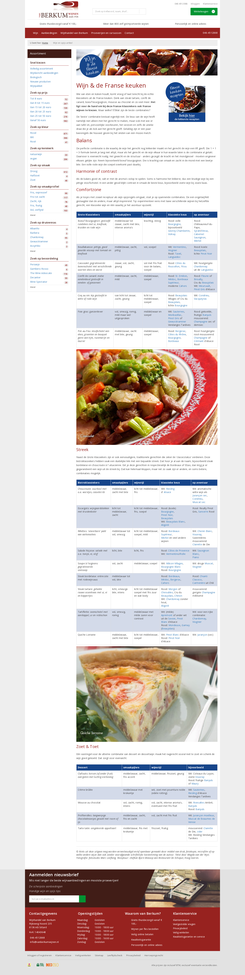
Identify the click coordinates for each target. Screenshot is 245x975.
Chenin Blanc (205, 531)
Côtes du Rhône (177, 334)
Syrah (197, 230)
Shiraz (204, 230)
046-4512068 (181, 3)
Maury (195, 783)
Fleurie (205, 275)
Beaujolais (200, 250)
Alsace (167, 492)
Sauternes (178, 311)
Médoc (172, 279)
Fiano (195, 557)
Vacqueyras (200, 298)
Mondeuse (174, 625)
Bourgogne (174, 224)
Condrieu (204, 295)
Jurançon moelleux (203, 815)
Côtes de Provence (179, 550)
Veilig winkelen (181, 932)
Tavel (178, 253)
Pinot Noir (206, 253)
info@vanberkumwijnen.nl (44, 942)
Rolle (182, 553)
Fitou (184, 266)
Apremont (166, 615)
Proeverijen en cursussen (106, 32)
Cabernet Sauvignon (200, 236)
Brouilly (198, 279)
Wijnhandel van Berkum (74, 32)
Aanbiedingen (49, 32)
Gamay (186, 625)
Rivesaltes (198, 802)
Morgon (173, 589)
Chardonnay (201, 266)
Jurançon (197, 495)
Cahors (183, 285)
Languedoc (174, 256)
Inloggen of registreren (40, 955)
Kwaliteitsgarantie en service (189, 936)
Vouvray (197, 534)
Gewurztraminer (177, 321)
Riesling (170, 488)
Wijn (35, 32)
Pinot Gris (199, 289)
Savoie (172, 618)
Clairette (197, 544)
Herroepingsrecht (153, 955)
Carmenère (198, 582)
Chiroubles (167, 592)
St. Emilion (181, 275)
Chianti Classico (199, 578)
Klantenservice (210, 3)
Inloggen (195, 3)
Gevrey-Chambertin (179, 230)
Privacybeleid (180, 928)
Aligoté (165, 524)
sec (205, 495)
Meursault (204, 285)
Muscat (209, 563)
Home (45, 42)
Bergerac (180, 331)
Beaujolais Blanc (175, 521)
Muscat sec (198, 502)
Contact (129, 32)
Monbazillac (175, 314)
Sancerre (203, 511)
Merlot (198, 240)
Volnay (172, 234)
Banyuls (206, 314)
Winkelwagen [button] (204, 11)
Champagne (200, 321)
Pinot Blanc (172, 634)
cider (199, 831)
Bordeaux (173, 341)
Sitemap (99, 955)
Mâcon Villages (174, 563)
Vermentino (179, 246)
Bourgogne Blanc (171, 566)
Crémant (199, 341)
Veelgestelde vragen (184, 924)
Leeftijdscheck (114, 955)
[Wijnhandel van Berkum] (58, 9)
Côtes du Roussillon (177, 264)
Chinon (178, 595)
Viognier (172, 250)
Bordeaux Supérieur (178, 281)
